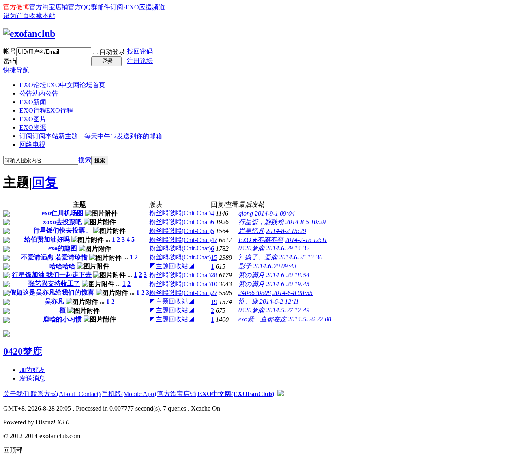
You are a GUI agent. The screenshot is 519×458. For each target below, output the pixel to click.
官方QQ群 (82, 7)
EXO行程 (46, 110)
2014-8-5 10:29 (305, 221)
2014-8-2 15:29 (286, 230)
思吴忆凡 (251, 230)
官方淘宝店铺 (48, 7)
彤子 (244, 266)
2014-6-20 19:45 (287, 283)
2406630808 (254, 292)
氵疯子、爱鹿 (257, 257)
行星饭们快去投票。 (62, 230)
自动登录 (112, 51)
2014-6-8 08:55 (292, 292)
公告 (38, 93)
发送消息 (32, 378)
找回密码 (140, 51)
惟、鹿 (248, 301)
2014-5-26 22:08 (309, 319)
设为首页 (16, 15)
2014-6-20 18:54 (287, 275)
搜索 (84, 159)
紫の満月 (251, 275)
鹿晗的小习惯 (62, 319)
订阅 (90, 136)
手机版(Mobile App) (129, 393)
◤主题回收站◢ (172, 266)
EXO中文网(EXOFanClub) (235, 393)
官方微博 (16, 7)
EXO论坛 (62, 84)
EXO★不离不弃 (260, 239)
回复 (45, 182)
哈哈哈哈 (62, 266)
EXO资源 (32, 127)
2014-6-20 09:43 (274, 266)
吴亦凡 (54, 301)
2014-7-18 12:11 (306, 239)
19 (214, 301)
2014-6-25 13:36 (300, 257)
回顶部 (13, 450)
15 (214, 257)
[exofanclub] (29, 33)
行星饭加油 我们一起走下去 (52, 274)
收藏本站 (42, 15)
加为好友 (32, 369)
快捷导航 (16, 69)
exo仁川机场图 (63, 213)
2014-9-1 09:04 (275, 213)
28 (214, 275)
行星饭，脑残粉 (261, 221)
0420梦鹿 (251, 248)
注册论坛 (140, 60)
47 (214, 239)
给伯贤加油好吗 (47, 239)
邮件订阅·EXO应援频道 (131, 7)
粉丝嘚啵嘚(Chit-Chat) (180, 213)
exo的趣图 (62, 248)
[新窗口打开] (6, 214)
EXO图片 (32, 119)
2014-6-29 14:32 (287, 248)
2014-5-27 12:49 (287, 310)
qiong (245, 213)
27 (214, 292)
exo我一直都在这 (262, 319)
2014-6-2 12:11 (279, 301)
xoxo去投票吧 (62, 221)
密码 (9, 60)
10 (214, 283)
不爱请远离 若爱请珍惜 (54, 257)
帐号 (9, 51)
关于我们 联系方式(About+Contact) (52, 393)
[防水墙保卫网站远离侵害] (280, 393)
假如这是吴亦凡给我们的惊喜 (52, 292)
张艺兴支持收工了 (54, 283)
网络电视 (32, 144)
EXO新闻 (32, 101)
